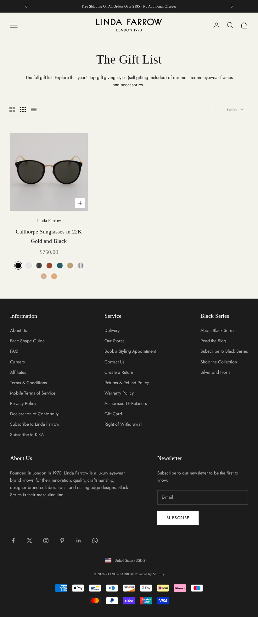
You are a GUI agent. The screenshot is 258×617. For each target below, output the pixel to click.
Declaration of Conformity (34, 414)
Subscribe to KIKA (27, 434)
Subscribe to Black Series (224, 351)
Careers (17, 362)
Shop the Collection (218, 362)
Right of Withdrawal (123, 424)
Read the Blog (213, 341)
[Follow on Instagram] (46, 540)
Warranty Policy (119, 393)
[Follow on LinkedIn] (79, 540)
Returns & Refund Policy (126, 382)
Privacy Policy (23, 403)
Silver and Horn (215, 372)
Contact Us (114, 362)
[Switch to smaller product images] (23, 109)
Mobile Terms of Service (32, 393)
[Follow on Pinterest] (62, 540)
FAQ (14, 351)
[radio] (17, 265)
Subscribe (178, 518)
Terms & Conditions (28, 382)
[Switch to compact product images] (33, 109)
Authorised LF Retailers (125, 403)
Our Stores (114, 341)
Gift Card (113, 414)
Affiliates (18, 372)
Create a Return (118, 372)
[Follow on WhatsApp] (95, 540)
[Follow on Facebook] (13, 540)
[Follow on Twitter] (29, 540)
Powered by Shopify (150, 574)
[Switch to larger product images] (12, 109)
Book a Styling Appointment (130, 351)
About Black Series (217, 330)
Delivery (112, 330)
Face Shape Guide (27, 341)
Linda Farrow (48, 220)
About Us (18, 330)
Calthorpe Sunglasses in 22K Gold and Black (49, 236)
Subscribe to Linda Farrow (34, 424)
